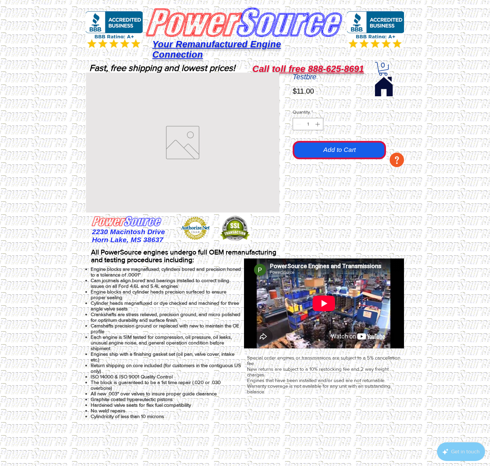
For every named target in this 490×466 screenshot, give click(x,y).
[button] (397, 160)
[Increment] (318, 124)
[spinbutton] (308, 124)
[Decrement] (298, 124)
